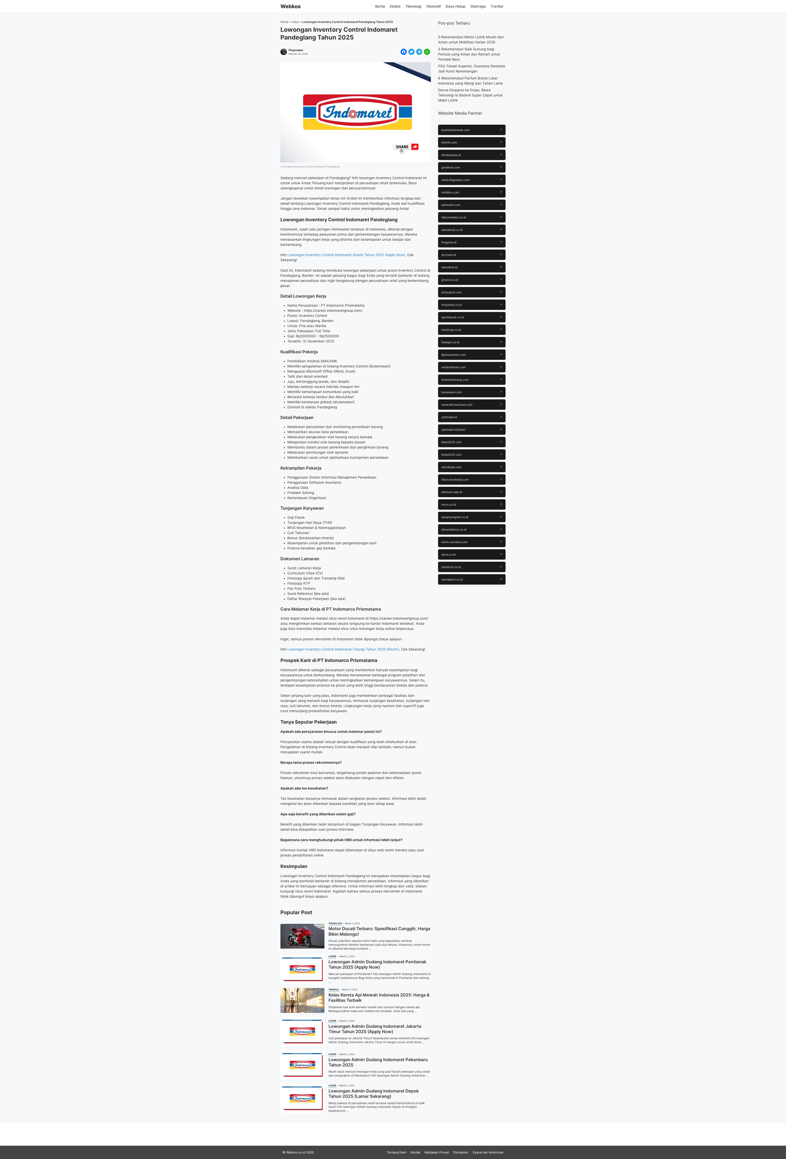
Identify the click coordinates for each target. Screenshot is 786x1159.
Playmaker (296, 50)
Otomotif (433, 6)
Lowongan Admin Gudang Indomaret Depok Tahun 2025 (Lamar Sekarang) (374, 1093)
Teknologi (413, 6)
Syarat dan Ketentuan (488, 1152)
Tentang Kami (397, 1152)
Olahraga (478, 6)
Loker (295, 22)
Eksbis (395, 6)
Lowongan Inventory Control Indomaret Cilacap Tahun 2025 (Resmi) (343, 649)
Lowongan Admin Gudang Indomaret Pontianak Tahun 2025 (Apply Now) (377, 964)
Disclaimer (461, 1152)
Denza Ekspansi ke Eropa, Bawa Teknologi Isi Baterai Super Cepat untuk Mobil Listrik (470, 95)
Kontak (415, 1152)
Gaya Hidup (455, 6)
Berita (380, 6)
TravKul (497, 6)
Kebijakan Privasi (437, 1152)
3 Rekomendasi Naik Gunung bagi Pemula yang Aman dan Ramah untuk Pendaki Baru (469, 54)
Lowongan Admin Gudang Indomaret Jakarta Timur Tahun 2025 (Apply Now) (375, 1029)
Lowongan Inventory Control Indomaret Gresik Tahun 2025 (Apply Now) (346, 255)
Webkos (290, 6)
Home (284, 22)
